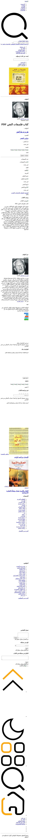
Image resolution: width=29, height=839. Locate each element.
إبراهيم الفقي (21, 593)
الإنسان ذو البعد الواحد (21, 457)
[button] (26, 313)
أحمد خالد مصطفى (20, 578)
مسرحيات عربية (20, 526)
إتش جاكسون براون (20, 590)
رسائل (23, 514)
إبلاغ (27, 194)
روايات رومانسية (20, 522)
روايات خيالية (21, 528)
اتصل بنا (3, 44)
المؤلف (22, 193)
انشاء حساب (21, 41)
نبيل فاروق (22, 571)
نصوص (23, 505)
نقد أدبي (23, 516)
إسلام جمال (22, 572)
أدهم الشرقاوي (21, 568)
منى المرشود (21, 587)
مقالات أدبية (22, 520)
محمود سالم (22, 580)
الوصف (26, 193)
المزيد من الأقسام (23, 531)
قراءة (26, 155)
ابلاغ (27, 648)
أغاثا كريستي (21, 581)
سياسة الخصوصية (20, 51)
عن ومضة (22, 47)
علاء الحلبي (22, 584)
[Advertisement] (14, 241)
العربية (23, 500)
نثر (24, 513)
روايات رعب (22, 523)
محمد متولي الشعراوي (19, 575)
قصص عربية (21, 510)
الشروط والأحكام (20, 53)
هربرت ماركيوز (24, 118)
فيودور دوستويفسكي (19, 592)
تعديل (15, 637)
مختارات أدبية (21, 519)
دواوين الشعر (21, 64)
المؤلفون (22, 8)
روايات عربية (21, 504)
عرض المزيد (20, 301)
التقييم (13, 193)
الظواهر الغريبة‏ (21, 499)
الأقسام (23, 7)
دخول (26, 41)
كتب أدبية (22, 525)
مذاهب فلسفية (5, 454)
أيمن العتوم (22, 569)
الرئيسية (23, 4)
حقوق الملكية (21, 50)
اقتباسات (22, 10)
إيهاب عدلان (22, 574)
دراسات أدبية (21, 517)
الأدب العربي (22, 502)
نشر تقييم (25, 378)
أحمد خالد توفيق (21, 586)
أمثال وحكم (22, 508)
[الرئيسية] (13, 815)
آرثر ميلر (23, 595)
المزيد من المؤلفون (23, 598)
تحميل (22, 155)
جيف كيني (22, 577)
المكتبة (23, 5)
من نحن (23, 818)
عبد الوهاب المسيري (19, 589)
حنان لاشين (22, 583)
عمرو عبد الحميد (20, 566)
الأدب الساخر (21, 507)
